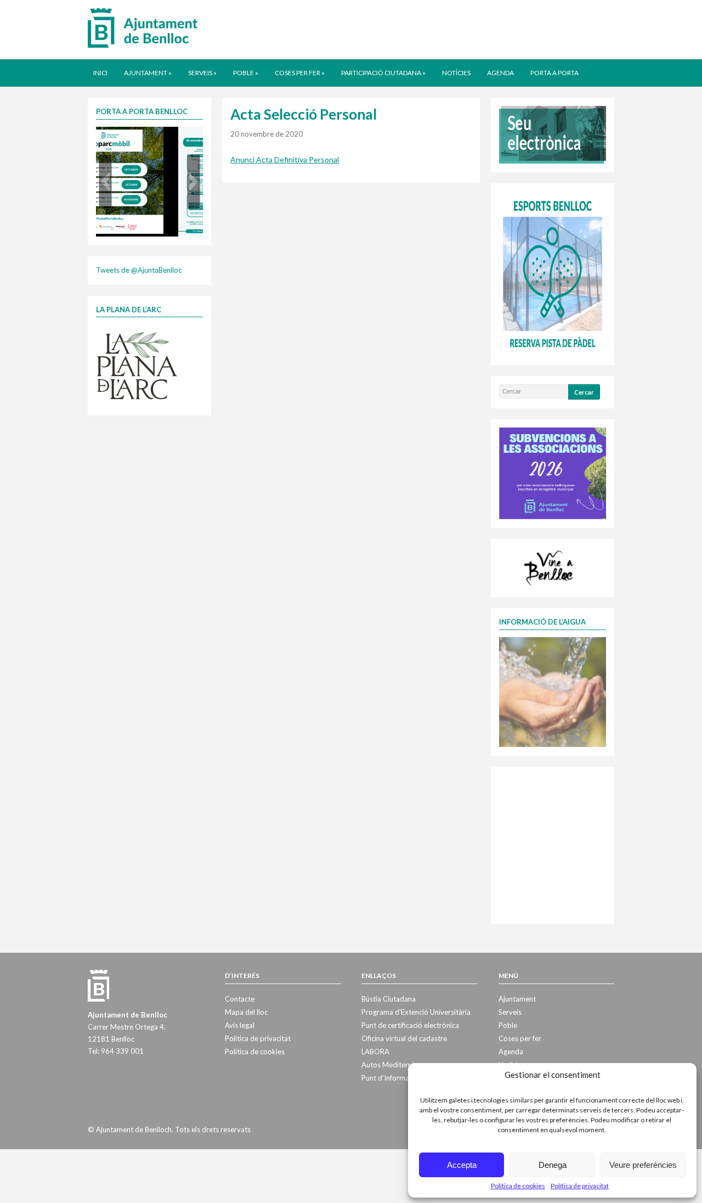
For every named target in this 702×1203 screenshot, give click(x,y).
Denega (553, 1165)
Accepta (462, 1165)
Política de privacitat (580, 1186)
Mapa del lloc (246, 1012)
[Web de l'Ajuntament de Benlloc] (142, 27)
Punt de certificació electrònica (410, 1025)
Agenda (500, 73)
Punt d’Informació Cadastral (406, 1077)
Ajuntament (148, 73)
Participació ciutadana (383, 73)
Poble (245, 73)
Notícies (456, 73)
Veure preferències (643, 1165)
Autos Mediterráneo (394, 1064)
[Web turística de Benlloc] (550, 567)
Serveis (202, 73)
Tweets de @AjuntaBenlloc (139, 270)
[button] (105, 181)
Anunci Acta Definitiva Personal (284, 159)
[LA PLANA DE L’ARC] (137, 365)
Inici (100, 73)
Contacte (239, 998)
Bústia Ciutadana (388, 998)
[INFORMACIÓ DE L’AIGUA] (552, 691)
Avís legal (239, 1025)
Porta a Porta (554, 73)
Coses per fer (300, 73)
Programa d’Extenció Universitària (416, 1012)
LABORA (375, 1051)
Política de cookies (518, 1186)
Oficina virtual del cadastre (404, 1038)
